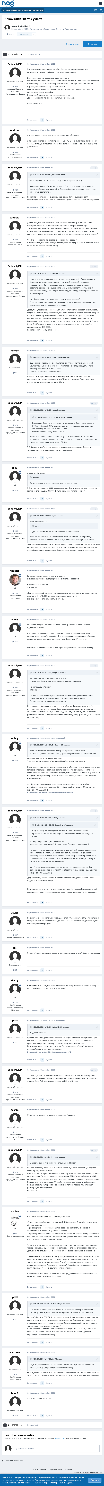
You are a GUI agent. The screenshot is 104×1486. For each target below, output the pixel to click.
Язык (34, 1470)
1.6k (16, 1003)
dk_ (15, 947)
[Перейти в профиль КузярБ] (15, 359)
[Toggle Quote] (31, 175)
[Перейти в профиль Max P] (15, 1402)
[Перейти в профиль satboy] (15, 628)
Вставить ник (32, 120)
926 (16, 86)
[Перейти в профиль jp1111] (15, 1029)
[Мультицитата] (42, 120)
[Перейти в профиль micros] (15, 1119)
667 (16, 935)
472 (16, 1415)
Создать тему (72, 44)
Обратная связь (56, 1470)
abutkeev (14, 1352)
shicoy (14, 980)
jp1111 (15, 1020)
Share (11, 34)
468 (16, 152)
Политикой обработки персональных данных (54, 1483)
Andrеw (14, 130)
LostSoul (15, 1211)
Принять (95, 1480)
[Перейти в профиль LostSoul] (15, 1220)
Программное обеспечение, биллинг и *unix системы (53, 29)
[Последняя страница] (21, 54)
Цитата (49, 120)
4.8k (16, 490)
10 (16, 373)
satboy (15, 619)
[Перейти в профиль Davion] (15, 921)
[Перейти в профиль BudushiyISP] (7, 27)
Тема (42, 1470)
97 (16, 970)
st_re (15, 468)
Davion (15, 912)
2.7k (16, 593)
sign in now (60, 1438)
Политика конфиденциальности (88, 1472)
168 (16, 1043)
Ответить (92, 44)
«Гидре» (37, 953)
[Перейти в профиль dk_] (15, 957)
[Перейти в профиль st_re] (15, 477)
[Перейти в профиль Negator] (15, 580)
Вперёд (15, 54)
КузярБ (15, 350)
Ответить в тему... (26, 1448)
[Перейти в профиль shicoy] (15, 989)
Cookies (68, 1470)
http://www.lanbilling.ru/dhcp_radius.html (67, 1043)
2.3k (16, 642)
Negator (14, 571)
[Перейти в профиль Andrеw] (15, 139)
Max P (14, 1393)
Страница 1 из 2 (33, 54)
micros (15, 1110)
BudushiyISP (24, 26)
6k (16, 1234)
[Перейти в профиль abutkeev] (15, 1361)
